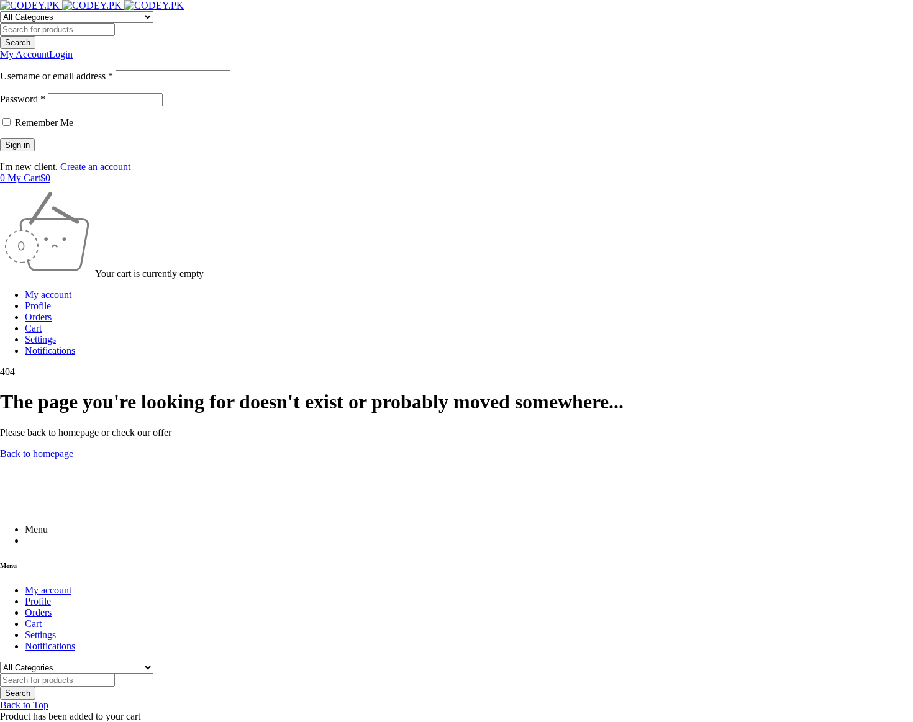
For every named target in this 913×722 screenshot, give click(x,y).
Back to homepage (36, 453)
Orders (38, 317)
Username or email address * (56, 76)
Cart (33, 328)
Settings (40, 339)
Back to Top (24, 705)
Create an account (95, 166)
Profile (38, 305)
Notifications (50, 350)
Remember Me (42, 122)
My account (48, 294)
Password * (22, 99)
